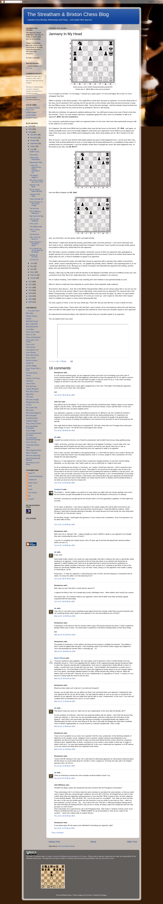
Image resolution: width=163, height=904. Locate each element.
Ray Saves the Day (36, 216)
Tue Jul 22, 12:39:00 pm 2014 (64, 545)
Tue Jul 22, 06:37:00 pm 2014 (64, 579)
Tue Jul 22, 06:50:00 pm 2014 (64, 601)
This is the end (31, 442)
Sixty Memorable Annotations (32, 427)
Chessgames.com (32, 350)
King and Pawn (31, 386)
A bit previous (34, 234)
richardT (31, 499)
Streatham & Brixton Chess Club (33, 109)
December (34, 135)
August (33, 146)
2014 (30, 132)
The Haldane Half (36, 227)
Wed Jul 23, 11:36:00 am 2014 (64, 701)
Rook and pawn (31, 415)
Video (28, 447)
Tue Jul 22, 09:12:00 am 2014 (64, 395)
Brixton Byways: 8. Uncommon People (36, 203)
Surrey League (31, 115)
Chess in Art (30, 344)
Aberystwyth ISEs (36, 162)
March (32, 272)
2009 (30, 293)
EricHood (88, 895)
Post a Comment (57, 833)
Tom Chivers (32, 493)
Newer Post (54, 842)
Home (93, 842)
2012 (30, 284)
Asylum (28, 319)
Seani (30, 489)
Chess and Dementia (33, 337)
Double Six (30, 363)
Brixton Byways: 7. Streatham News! (36, 243)
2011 (30, 287)
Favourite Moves (32, 373)
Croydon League (31, 118)
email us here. (109, 858)
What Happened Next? (34, 450)
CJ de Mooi (30, 329)
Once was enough (32, 399)
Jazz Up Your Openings (34, 220)
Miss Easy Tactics (32, 391)
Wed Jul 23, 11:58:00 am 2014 (64, 726)
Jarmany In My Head (35, 195)
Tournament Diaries (32, 445)
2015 (30, 129)
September (34, 143)
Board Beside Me (32, 327)
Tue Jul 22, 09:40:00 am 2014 (64, 430)
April (32, 269)
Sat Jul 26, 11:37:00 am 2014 (64, 828)
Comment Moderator (35, 476)
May (32, 266)
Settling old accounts (34, 256)
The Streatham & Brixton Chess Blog (68, 14)
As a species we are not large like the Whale (36, 250)
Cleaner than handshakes (35, 158)
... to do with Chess (32, 311)
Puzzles (29, 405)
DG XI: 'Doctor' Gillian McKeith (36, 190)
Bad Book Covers (32, 321)
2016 (30, 126)
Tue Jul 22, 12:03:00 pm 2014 (64, 483)
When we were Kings (33, 455)
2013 (30, 282)
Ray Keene (30, 410)
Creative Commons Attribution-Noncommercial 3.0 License (67, 856)
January (33, 278)
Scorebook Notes (32, 418)
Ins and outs (34, 260)
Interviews (29, 381)
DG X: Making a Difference (35, 212)
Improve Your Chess (33, 378)
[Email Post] (71, 361)
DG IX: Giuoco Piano (35, 230)
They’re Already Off (36, 199)
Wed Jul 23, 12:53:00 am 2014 (64, 616)
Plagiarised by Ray (32, 402)
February (33, 275)
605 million (29, 313)
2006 (30, 302)
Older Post (132, 842)
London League (31, 112)
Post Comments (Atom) (66, 846)
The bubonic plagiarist (34, 176)
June (32, 263)
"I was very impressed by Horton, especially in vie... (35, 168)
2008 (30, 296)
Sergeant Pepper (32, 421)
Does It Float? (31, 358)
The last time (34, 208)
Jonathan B (58, 489)
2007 (30, 299)
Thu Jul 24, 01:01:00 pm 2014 (64, 816)
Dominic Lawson (31, 360)
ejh (55, 437)
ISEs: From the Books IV (35, 238)
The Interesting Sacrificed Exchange (33, 438)
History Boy (34, 155)
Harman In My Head (34, 186)
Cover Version (31, 352)
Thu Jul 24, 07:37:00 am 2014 (64, 778)
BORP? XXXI (34, 152)
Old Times (29, 397)
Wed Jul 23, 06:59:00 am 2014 (64, 651)
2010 (30, 290)
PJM (30, 486)
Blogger (103, 895)
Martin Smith (32, 483)
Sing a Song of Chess (33, 423)
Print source (34, 224)
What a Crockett (31, 453)
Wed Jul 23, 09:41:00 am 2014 (64, 678)
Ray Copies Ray (31, 407)
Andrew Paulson (31, 316)
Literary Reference (32, 389)
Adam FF (31, 473)
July (32, 149)
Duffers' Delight (31, 366)
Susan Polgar (30, 431)
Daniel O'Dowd (59, 658)
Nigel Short (30, 394)
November (34, 138)
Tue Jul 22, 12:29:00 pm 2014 (64, 524)
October (33, 140)
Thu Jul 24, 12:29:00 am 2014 (64, 766)
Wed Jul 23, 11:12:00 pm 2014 (64, 749)
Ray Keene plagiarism (33, 413)
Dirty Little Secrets (32, 355)
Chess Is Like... (31, 334)
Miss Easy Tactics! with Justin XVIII (36, 181)
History (28, 375)
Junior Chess (30, 383)
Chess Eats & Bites (33, 332)
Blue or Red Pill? (32, 324)
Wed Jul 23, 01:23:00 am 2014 (64, 635)
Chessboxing (30, 347)
